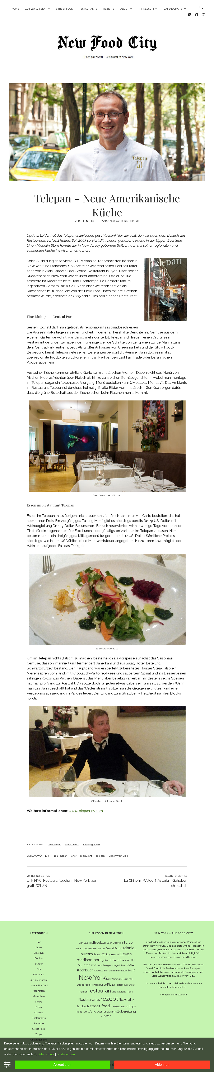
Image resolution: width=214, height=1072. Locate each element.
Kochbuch (85, 970)
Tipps (39, 1034)
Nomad (94, 985)
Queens (38, 1012)
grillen (105, 960)
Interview (89, 965)
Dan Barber (99, 948)
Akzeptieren (62, 1064)
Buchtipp (118, 942)
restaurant (86, 855)
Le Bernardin (107, 970)
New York (92, 977)
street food (99, 1006)
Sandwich (82, 1006)
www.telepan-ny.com (86, 811)
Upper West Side (118, 855)
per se (103, 984)
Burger (39, 963)
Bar (39, 942)
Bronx (39, 947)
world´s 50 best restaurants (100, 1011)
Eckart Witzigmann (106, 954)
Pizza (39, 1007)
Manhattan (54, 844)
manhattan (121, 970)
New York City (114, 978)
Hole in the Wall (39, 985)
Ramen (83, 991)
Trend (79, 1011)
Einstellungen (66, 1054)
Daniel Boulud (115, 948)
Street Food (64, 8)
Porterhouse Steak (125, 985)
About (124, 8)
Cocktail (88, 948)
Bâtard (79, 948)
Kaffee (130, 965)
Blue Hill (88, 943)
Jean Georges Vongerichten (111, 965)
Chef (73, 855)
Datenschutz (173, 8)
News (38, 1001)
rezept (109, 998)
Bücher (38, 958)
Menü (131, 970)
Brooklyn (39, 952)
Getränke (38, 974)
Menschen (39, 996)
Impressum (146, 8)
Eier (39, 969)
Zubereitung (126, 1011)
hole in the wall (120, 960)
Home (15, 8)
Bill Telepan (60, 855)
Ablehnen (162, 1064)
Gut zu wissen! (35, 8)
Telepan (100, 855)
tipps (132, 1006)
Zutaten (106, 1016)
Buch (109, 942)
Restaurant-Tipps (123, 991)
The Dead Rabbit (119, 1006)
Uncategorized (91, 844)
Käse (97, 970)
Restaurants (88, 8)
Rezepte (109, 8)
